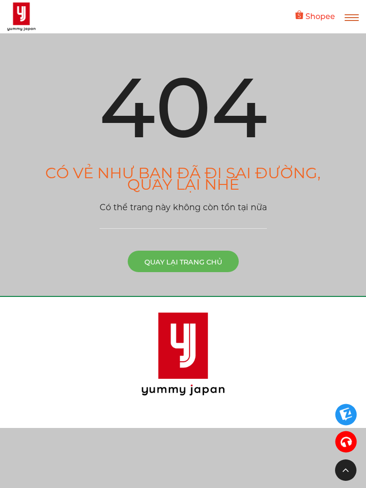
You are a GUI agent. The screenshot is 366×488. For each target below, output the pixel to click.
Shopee (320, 16)
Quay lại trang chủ (183, 262)
